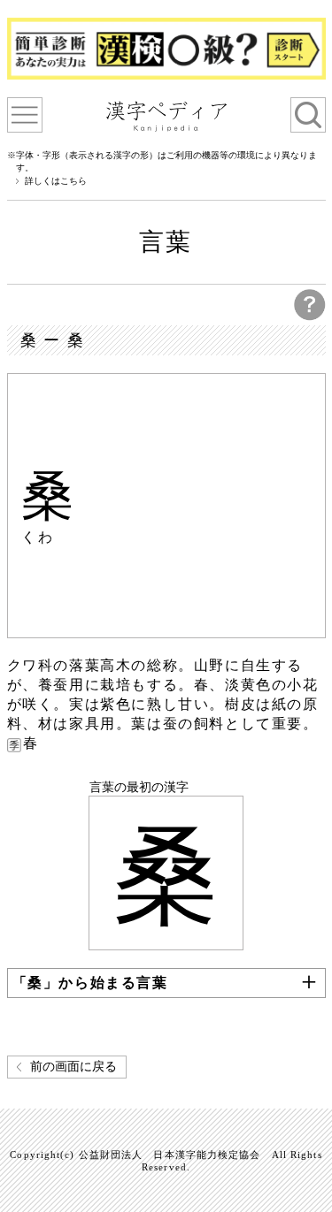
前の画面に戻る (73, 1066)
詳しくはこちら (56, 181)
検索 (308, 115)
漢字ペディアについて (24, 115)
